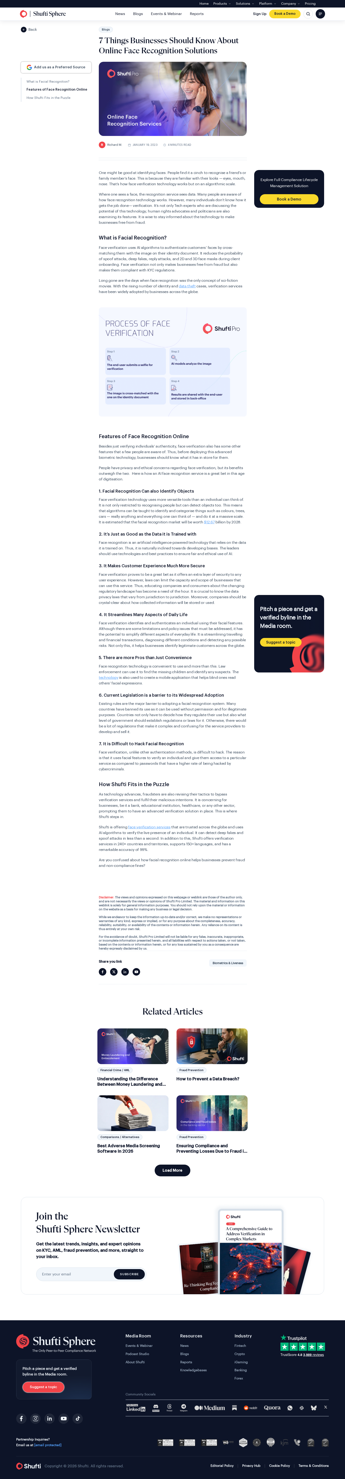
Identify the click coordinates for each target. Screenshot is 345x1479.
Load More (172, 1170)
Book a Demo (284, 13)
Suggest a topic (280, 642)
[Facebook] (21, 1418)
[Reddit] (250, 1408)
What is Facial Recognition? (48, 81)
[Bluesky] (314, 1408)
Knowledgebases (193, 1370)
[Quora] (272, 1408)
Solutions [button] (243, 3)
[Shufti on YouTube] (136, 972)
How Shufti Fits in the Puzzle (48, 98)
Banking (240, 1370)
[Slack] (301, 1408)
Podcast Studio (137, 1354)
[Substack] (234, 1407)
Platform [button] (265, 3)
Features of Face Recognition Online (57, 89)
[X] (325, 1408)
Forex (238, 1378)
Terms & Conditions (314, 1465)
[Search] (308, 14)
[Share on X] (114, 972)
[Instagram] (35, 1418)
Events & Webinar (166, 14)
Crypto (239, 1354)
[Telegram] (184, 1408)
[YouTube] (63, 1418)
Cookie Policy (279, 1465)
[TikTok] (78, 1418)
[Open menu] (320, 14)
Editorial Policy (222, 1465)
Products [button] (220, 3)
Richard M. (111, 144)
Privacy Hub (251, 1465)
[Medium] (210, 1408)
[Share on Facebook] (102, 972)
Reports (197, 14)
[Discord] (155, 1408)
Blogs (138, 14)
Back (32, 29)
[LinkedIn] (49, 1418)
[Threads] (169, 1408)
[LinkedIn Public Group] (136, 1408)
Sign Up (259, 14)
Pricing (310, 3)
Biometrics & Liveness (228, 963)
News (120, 14)
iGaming (241, 1362)
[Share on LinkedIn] (125, 972)
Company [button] (288, 3)
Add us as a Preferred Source (59, 67)
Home (204, 3)
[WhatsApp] (290, 1408)
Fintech (240, 1346)
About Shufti (135, 1362)
